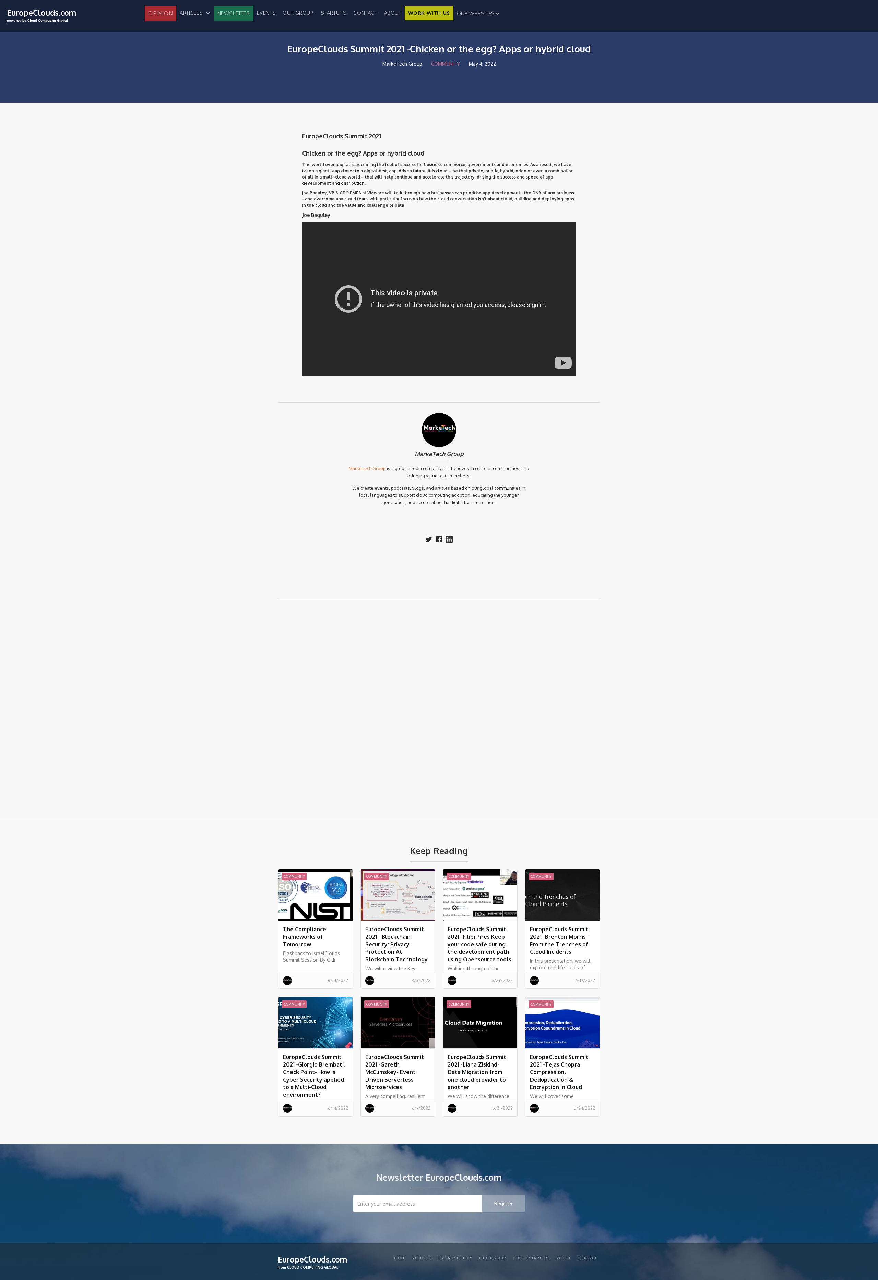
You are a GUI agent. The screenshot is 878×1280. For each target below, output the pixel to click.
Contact (365, 13)
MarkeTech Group (439, 454)
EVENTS (266, 13)
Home (398, 1258)
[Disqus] (439, 702)
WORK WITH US (429, 13)
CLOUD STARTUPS (531, 1258)
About (392, 13)
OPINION (160, 13)
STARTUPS (334, 13)
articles (421, 1258)
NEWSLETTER (233, 13)
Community (445, 64)
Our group (298, 13)
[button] (195, 13)
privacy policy (455, 1258)
